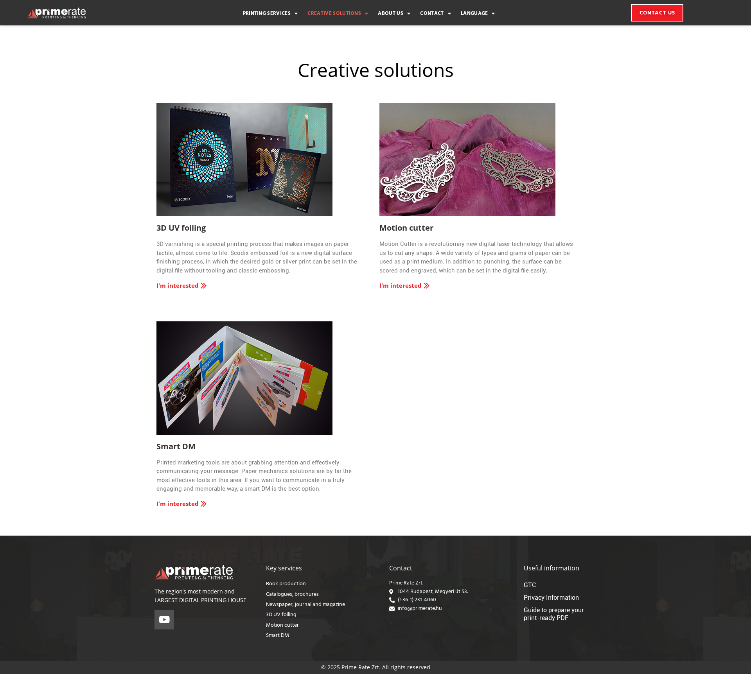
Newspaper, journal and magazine (305, 605)
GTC (530, 585)
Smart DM (176, 446)
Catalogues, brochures (292, 594)
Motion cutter (406, 227)
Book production (286, 584)
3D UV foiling (181, 227)
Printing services (267, 13)
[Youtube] (164, 619)
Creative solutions (334, 13)
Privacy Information (551, 597)
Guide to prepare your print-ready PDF (554, 614)
